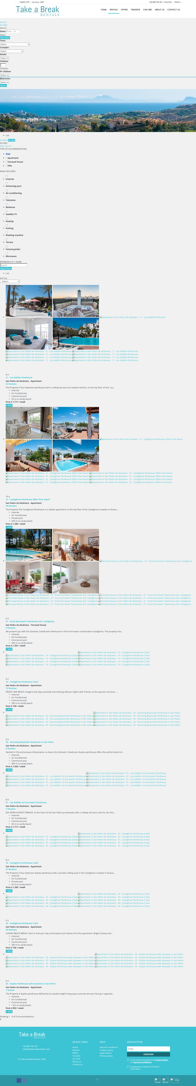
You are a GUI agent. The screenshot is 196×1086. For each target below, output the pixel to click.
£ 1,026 (14, 766)
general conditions (143, 1062)
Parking (9, 228)
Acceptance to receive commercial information (144, 1067)
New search (5, 146)
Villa (10, 165)
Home (104, 9)
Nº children (5, 71)
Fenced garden (13, 249)
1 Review (10, 990)
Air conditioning (14, 193)
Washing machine (14, 235)
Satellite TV (11, 214)
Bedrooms (5, 78)
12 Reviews (11, 688)
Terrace (9, 242)
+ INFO (9, 405)
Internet (10, 179)
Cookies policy (106, 1050)
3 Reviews (10, 627)
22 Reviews (11, 384)
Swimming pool (13, 186)
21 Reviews (11, 869)
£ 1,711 (14, 401)
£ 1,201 (14, 645)
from (8, 401)
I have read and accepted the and (149, 1061)
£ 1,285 (14, 523)
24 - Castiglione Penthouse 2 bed (22, 923)
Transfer (135, 9)
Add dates (5, 37)
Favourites (168, 2)
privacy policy (161, 1060)
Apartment (13, 158)
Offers (124, 9)
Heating (9, 221)
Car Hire (147, 9)
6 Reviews (10, 748)
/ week (22, 401)
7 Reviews (10, 809)
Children (4, 61)
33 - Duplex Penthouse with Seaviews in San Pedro (31, 983)
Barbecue (10, 207)
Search (3, 22)
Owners (177, 2)
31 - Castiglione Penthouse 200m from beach (28, 499)
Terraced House (15, 161)
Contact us (173, 9)
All (9, 154)
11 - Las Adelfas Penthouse (19, 377)
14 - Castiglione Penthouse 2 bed (22, 681)
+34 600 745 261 (155, 2)
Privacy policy (106, 1055)
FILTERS (3, 25)
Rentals (114, 9)
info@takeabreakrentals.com (36, 1049)
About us (159, 9)
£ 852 (13, 1008)
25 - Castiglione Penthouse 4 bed (22, 862)
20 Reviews (11, 505)
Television (11, 200)
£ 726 (13, 706)
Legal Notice (105, 1053)
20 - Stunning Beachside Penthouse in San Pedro (30, 742)
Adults (3, 54)
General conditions (109, 1047)
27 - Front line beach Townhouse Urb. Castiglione (30, 621)
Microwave (11, 256)
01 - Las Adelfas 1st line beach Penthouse (26, 802)
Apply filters (6, 268)
